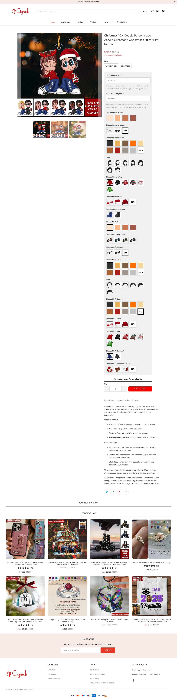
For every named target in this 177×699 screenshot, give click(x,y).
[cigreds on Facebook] (133, 680)
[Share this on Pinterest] (119, 492)
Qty (105, 384)
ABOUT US (51, 670)
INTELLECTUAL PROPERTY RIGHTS (102, 683)
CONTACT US (94, 670)
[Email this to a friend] (126, 492)
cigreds (15, 689)
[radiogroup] (128, 118)
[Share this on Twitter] (106, 492)
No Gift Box (125, 66)
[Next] (100, 75)
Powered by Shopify (26, 689)
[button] (80, 22)
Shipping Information (97, 674)
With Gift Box (111, 66)
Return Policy (94, 679)
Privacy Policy (53, 674)
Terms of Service (54, 679)
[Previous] (19, 75)
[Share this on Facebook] (113, 492)
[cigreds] (20, 11)
